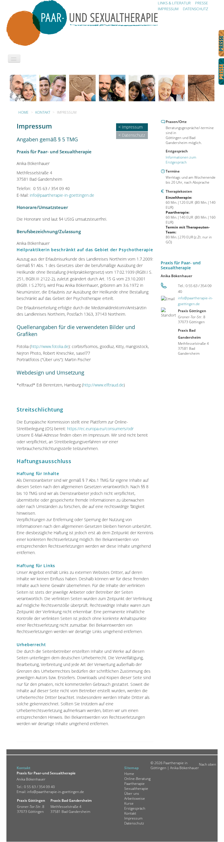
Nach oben (207, 764)
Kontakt (130, 813)
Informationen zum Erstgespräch (181, 160)
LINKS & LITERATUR (174, 3)
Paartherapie (134, 783)
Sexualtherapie (136, 788)
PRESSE (201, 3)
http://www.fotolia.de (50, 346)
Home (129, 773)
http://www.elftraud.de (103, 385)
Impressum (132, 127)
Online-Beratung (137, 778)
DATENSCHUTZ (195, 8)
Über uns (131, 793)
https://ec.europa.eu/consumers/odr (100, 428)
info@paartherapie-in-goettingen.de (62, 195)
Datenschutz (133, 135)
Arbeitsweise (134, 798)
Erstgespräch (134, 808)
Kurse (129, 803)
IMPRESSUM (168, 8)
